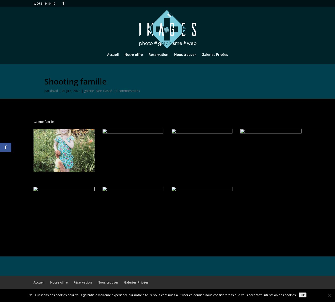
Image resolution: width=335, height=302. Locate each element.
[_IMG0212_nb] (271, 172)
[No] (329, 295)
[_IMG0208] (64, 230)
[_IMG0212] (202, 172)
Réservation (158, 55)
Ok (303, 295)
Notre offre (133, 55)
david (54, 91)
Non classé (104, 91)
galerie (89, 91)
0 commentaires (128, 91)
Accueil (113, 55)
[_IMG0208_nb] (133, 230)
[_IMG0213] (64, 172)
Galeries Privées (215, 55)
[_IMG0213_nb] (133, 172)
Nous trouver (185, 55)
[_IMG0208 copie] (202, 230)
